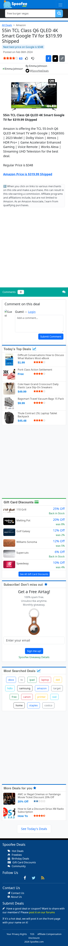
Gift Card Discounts (19, 502)
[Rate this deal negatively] (33, 58)
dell (58, 680)
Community (18, 866)
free (14, 697)
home (19, 705)
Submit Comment (50, 336)
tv (22, 680)
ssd (54, 697)
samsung (24, 688)
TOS (32, 934)
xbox (11, 680)
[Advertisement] (34, 250)
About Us (16, 897)
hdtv (10, 688)
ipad (32, 680)
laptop (45, 680)
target (57, 688)
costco (48, 705)
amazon (42, 688)
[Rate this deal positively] (26, 58)
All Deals (7, 25)
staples (33, 705)
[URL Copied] (62, 58)
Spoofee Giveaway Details (34, 657)
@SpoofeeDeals (39, 71)
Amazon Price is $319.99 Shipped (27, 174)
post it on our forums (42, 912)
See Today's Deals (34, 829)
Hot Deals (17, 851)
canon (27, 697)
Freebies (16, 855)
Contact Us (17, 893)
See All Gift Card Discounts (34, 574)
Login (32, 312)
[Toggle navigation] (60, 4)
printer (41, 697)
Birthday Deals (20, 858)
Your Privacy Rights (17, 934)
